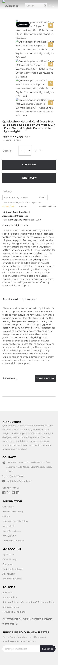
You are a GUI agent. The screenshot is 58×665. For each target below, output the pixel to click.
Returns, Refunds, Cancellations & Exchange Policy (28, 602)
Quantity (7, 150)
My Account (8, 554)
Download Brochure (13, 540)
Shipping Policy (10, 607)
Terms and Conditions (13, 611)
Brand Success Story (12, 511)
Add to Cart (29, 164)
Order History (9, 559)
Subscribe (47, 648)
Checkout (7, 564)
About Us (7, 592)
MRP (5, 136)
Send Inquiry (29, 178)
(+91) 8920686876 (15, 476)
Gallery (6, 516)
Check (42, 197)
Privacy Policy (9, 597)
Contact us (8, 506)
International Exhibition (15, 521)
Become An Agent (12, 578)
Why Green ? (9, 535)
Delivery (7, 191)
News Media (8, 526)
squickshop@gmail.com (19, 481)
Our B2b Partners (11, 531)
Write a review (45, 378)
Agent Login (8, 573)
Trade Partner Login (12, 569)
